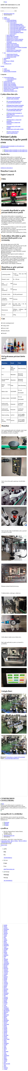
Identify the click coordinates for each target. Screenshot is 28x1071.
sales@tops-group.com (9, 835)
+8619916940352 (8, 857)
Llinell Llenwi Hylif (11, 57)
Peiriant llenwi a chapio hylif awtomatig (15, 757)
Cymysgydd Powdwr (12, 21)
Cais (5, 52)
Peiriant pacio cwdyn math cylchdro (15, 129)
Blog (5, 62)
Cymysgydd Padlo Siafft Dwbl (17, 28)
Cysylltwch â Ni (7, 63)
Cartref (5, 17)
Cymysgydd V (13, 23)
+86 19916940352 (8, 880)
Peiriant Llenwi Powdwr (12, 37)
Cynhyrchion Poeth (5, 840)
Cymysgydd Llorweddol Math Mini (18, 29)
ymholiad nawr (4, 819)
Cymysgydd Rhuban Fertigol (16, 32)
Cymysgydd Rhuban (11, 20)
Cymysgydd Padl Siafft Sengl (17, 25)
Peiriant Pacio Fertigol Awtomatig (14, 106)
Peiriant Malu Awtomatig (12, 36)
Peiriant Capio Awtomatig (13, 44)
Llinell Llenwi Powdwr (12, 54)
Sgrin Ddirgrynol (11, 35)
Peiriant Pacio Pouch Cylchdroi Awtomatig (17, 47)
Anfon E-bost (4, 845)
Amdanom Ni (7, 58)
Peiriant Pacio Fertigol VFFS (13, 51)
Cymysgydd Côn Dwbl (15, 31)
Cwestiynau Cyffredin (9, 61)
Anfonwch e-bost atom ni (7, 167)
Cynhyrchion (7, 18)
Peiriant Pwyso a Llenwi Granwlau (15, 39)
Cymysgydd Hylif (11, 48)
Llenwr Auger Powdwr (12, 133)
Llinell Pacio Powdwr (12, 43)
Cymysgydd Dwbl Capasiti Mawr (18, 27)
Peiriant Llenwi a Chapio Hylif (14, 50)
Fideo (5, 59)
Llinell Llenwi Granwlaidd (13, 55)
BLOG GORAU (23, 840)
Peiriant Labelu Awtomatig (13, 46)
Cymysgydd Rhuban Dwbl (16, 24)
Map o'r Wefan (14, 840)
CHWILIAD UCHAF (6, 842)
